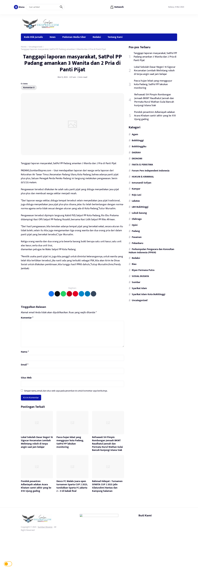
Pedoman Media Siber (74, 37)
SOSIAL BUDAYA (140, 276)
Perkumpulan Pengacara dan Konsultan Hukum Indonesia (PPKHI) (151, 250)
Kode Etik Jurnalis (33, 37)
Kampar (136, 189)
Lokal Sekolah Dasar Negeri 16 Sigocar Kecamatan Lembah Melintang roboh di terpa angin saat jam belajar (37, 442)
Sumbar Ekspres (45, 527)
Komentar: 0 (28, 87)
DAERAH (136, 152)
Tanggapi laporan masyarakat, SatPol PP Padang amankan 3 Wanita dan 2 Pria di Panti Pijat (72, 63)
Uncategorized (139, 300)
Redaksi (97, 37)
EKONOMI (137, 159)
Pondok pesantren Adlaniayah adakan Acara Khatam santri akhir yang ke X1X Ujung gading (36, 486)
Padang (136, 231)
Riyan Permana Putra (143, 270)
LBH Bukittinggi (140, 207)
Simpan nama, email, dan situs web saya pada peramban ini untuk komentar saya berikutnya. (66, 391)
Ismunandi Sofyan (141, 183)
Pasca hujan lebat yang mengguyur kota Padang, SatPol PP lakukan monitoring (70, 442)
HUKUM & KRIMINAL (143, 177)
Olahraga (137, 219)
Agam (135, 134)
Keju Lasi (136, 195)
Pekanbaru (137, 243)
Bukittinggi (138, 140)
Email (24, 364)
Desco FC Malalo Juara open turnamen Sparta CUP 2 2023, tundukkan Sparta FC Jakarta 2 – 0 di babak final (72, 486)
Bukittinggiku (139, 146)
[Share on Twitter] (57, 293)
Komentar (27, 317)
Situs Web (26, 377)
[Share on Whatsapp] (63, 293)
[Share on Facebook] (51, 293)
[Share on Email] (69, 293)
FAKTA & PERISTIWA (142, 165)
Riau (134, 264)
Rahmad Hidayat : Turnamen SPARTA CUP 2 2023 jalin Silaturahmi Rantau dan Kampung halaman (107, 486)
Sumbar (136, 282)
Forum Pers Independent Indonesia (150, 171)
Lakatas (136, 201)
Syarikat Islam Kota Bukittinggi (148, 294)
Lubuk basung (139, 213)
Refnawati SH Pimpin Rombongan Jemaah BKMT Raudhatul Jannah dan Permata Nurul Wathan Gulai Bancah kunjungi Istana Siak (107, 443)
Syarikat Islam (139, 288)
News (53, 37)
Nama (25, 352)
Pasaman (137, 237)
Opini (135, 225)
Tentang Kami (115, 37)
